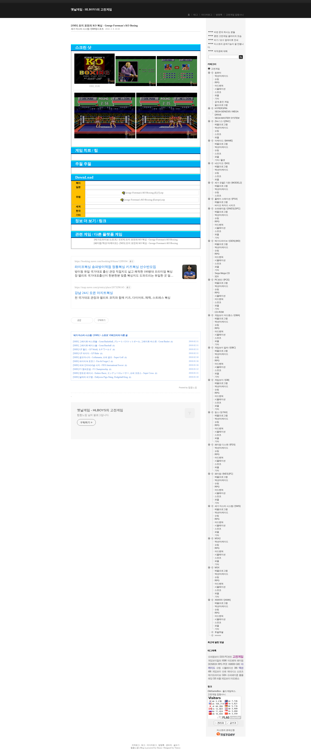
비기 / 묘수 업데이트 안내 (226, 40)
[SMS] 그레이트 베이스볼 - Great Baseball (92, 345)
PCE (225, 664)
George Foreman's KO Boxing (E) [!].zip (144, 192)
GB (214, 678)
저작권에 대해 (220, 51)
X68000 (231, 664)
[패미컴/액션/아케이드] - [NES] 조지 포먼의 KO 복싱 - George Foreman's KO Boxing (136, 243)
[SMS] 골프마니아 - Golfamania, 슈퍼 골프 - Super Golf (98, 357)
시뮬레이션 (227, 668)
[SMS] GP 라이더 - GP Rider (86, 353)
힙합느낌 (135, 748)
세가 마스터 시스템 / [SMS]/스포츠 (87, 29)
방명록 (219, 14)
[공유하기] (84, 320)
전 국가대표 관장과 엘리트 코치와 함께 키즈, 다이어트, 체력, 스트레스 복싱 (122, 297)
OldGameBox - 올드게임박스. (222, 691)
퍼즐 (219, 678)
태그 (195, 14)
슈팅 (218, 668)
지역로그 (136, 745)
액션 (241, 667)
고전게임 (238, 656)
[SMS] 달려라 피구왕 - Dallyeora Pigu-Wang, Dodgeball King (100, 377)
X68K (224, 660)
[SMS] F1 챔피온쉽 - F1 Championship (90, 369)
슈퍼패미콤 (232, 675)
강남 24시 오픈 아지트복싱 (94, 293)
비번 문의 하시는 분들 (224, 32)
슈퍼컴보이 (213, 656)
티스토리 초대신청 (226, 730)
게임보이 (216, 671)
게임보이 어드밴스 (230, 678)
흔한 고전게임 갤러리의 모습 (228, 36)
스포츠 (105, 335)
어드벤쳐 (231, 660)
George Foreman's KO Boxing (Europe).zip (144, 199)
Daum (159, 748)
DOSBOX (212, 664)
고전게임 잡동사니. (217, 694)
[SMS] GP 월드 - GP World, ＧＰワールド (92, 349)
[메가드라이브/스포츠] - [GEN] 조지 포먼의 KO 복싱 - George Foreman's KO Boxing (136, 239)
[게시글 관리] (89, 320)
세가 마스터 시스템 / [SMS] (86, 335)
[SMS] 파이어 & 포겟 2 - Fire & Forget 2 (91, 361)
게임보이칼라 (214, 660)
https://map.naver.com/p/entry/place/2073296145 (99, 287)
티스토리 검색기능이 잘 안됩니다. (226, 46)
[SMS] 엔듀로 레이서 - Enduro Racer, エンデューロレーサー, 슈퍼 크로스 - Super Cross (113, 373)
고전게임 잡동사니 (235, 14)
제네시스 (231, 671)
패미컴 (240, 660)
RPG (220, 664)
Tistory (178, 748)
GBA (224, 675)
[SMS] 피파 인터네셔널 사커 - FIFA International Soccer (98, 365)
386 (235, 668)
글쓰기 (176, 745)
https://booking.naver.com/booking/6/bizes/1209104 (101, 261)
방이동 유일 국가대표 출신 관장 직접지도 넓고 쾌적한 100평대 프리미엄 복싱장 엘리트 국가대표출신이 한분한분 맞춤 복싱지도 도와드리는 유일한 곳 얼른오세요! (124, 274)
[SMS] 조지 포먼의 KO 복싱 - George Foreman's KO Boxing (104, 25)
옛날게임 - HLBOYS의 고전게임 (91, 9)
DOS (222, 656)
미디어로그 (206, 14)
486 (209, 671)
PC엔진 (228, 656)
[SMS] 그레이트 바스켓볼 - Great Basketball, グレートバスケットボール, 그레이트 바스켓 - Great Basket (121, 341)
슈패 (224, 671)
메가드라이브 (214, 675)
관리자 (169, 745)
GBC (238, 664)
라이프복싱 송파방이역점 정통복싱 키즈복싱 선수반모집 (115, 267)
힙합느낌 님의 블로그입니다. (93, 415)
